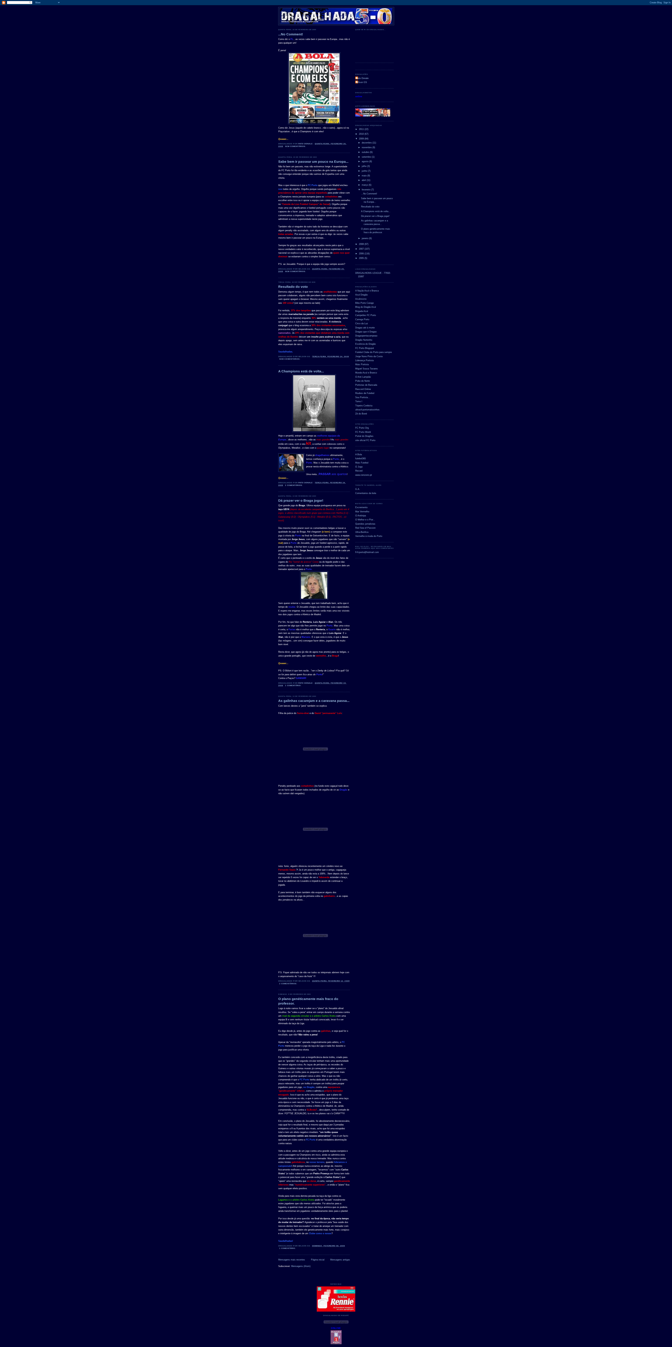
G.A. (357, 489)
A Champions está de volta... (301, 371)
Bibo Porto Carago (364, 303)
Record (358, 470)
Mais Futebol (361, 462)
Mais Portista (362, 364)
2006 (362, 253)
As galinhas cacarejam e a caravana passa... (313, 701)
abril (364, 180)
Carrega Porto (362, 319)
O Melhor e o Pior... (365, 519)
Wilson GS (361, 82)
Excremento (361, 507)
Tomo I (358, 401)
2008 (362, 244)
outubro (366, 152)
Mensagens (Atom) (300, 1266)
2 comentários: (294, 485)
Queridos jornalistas (365, 524)
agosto (365, 161)
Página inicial (317, 1259)
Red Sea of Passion (365, 528)
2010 (362, 134)
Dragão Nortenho (363, 340)
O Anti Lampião (363, 377)
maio (364, 175)
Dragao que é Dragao (366, 331)
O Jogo (359, 466)
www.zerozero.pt (363, 475)
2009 (362, 138)
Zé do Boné (361, 413)
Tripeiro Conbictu (363, 405)
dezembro (367, 142)
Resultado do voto (293, 286)
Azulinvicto (360, 299)
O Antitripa (360, 515)
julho (364, 166)
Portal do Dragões (364, 436)
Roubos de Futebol (364, 393)
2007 (362, 249)
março (365, 185)
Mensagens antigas (340, 1259)
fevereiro (366, 189)
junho (365, 171)
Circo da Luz (361, 323)
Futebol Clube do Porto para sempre (373, 352)
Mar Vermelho (362, 511)
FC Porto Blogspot (364, 348)
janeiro (365, 238)
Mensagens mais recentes (291, 1259)
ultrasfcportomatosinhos (367, 409)
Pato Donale (362, 78)
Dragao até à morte (365, 327)
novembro (367, 147)
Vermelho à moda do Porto (368, 536)
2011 (362, 129)
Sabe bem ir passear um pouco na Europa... (313, 161)
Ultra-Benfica (361, 532)
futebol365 (360, 458)
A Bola (358, 454)
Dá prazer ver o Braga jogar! (300, 500)
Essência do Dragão (365, 344)
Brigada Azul (361, 311)
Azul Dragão (361, 294)
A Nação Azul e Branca (367, 290)
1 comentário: (293, 685)
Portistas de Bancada (366, 385)
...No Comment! (290, 34)
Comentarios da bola (365, 493)
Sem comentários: (296, 146)
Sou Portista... (362, 397)
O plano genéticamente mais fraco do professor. (308, 1001)
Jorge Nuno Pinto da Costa (369, 356)
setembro (367, 157)
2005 (362, 258)
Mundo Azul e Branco (366, 372)
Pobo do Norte (362, 381)
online (358, 96)
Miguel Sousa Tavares (366, 368)
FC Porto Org (362, 428)
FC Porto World (363, 432)
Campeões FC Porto (365, 315)
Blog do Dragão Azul (365, 307)
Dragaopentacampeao (366, 335)
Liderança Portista (364, 360)
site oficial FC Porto (365, 440)
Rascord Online (363, 389)
